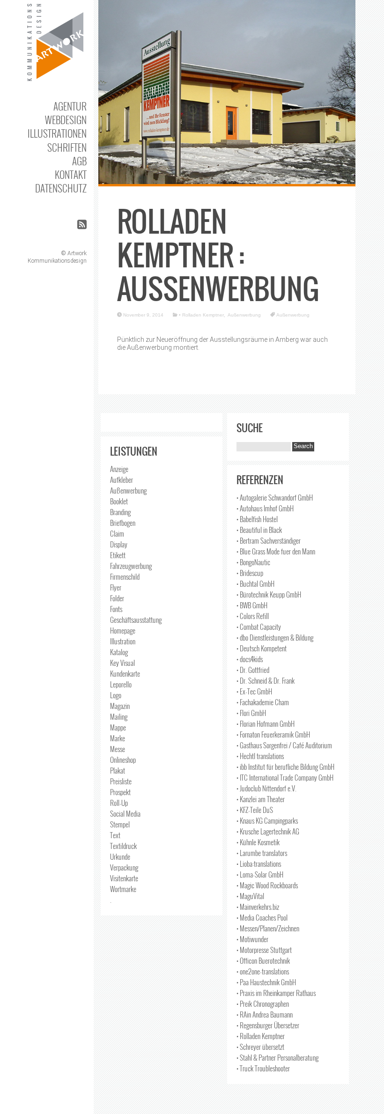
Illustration (122, 641)
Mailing (118, 716)
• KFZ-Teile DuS (254, 809)
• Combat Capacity (258, 626)
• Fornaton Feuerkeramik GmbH (273, 734)
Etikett (118, 555)
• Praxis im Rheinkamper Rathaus (276, 993)
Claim (117, 533)
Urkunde (120, 856)
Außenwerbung (244, 314)
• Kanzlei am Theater (260, 799)
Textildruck (123, 846)
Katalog (119, 652)
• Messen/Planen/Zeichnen (267, 928)
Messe (117, 749)
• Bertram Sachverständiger (268, 540)
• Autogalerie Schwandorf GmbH (274, 497)
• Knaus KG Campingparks (267, 820)
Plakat (117, 770)
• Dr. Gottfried (252, 669)
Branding (120, 512)
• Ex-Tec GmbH (254, 691)
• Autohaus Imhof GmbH (265, 508)
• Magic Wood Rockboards (267, 885)
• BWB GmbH (251, 605)
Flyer (115, 587)
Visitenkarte (124, 878)
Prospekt (120, 792)
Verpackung (124, 867)
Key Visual (122, 662)
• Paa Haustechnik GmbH (266, 982)
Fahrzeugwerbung (131, 566)
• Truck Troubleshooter (263, 1068)
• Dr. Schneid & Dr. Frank (265, 680)
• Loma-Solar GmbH (259, 874)
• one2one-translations (262, 971)
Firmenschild (125, 576)
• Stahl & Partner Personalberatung (277, 1057)
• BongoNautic (253, 562)
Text (115, 835)
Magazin (120, 706)
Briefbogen (122, 522)
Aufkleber (121, 479)
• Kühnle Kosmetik (258, 842)
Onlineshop (123, 759)
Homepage (122, 630)
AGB (79, 161)
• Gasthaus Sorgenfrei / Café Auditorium (284, 745)
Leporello (121, 684)
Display (118, 544)
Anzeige (119, 469)
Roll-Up (119, 802)
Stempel (120, 824)
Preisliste (121, 781)
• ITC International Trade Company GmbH (284, 777)
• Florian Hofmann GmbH (265, 723)
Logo (115, 695)
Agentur (70, 106)
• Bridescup (249, 573)
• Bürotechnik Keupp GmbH (268, 594)
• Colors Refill (252, 616)
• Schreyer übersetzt (260, 1046)
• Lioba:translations (258, 863)
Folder (117, 598)
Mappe (118, 727)
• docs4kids (249, 659)
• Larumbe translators (261, 853)
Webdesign (66, 119)
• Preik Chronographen (262, 1003)
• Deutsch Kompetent (261, 648)
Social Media (125, 813)
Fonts (116, 609)
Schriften (67, 147)
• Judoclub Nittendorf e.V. (266, 788)
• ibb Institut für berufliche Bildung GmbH (285, 766)
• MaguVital (250, 896)
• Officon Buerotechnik (263, 960)
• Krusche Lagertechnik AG (267, 831)
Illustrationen (57, 133)
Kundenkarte (125, 673)
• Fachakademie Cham (262, 702)
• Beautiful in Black (259, 529)
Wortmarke (123, 889)
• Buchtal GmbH (255, 583)
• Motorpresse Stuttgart (264, 949)
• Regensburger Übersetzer (267, 1025)
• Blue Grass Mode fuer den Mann (275, 551)
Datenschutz (61, 188)
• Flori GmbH (251, 713)
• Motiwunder (252, 939)
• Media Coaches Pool (262, 917)
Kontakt (71, 174)
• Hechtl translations (260, 756)
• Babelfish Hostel (257, 519)
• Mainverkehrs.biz (257, 906)
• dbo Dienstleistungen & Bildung (274, 637)
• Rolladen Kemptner (201, 314)
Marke (117, 738)
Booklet (119, 501)
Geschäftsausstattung (136, 619)
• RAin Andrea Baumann (264, 1014)
